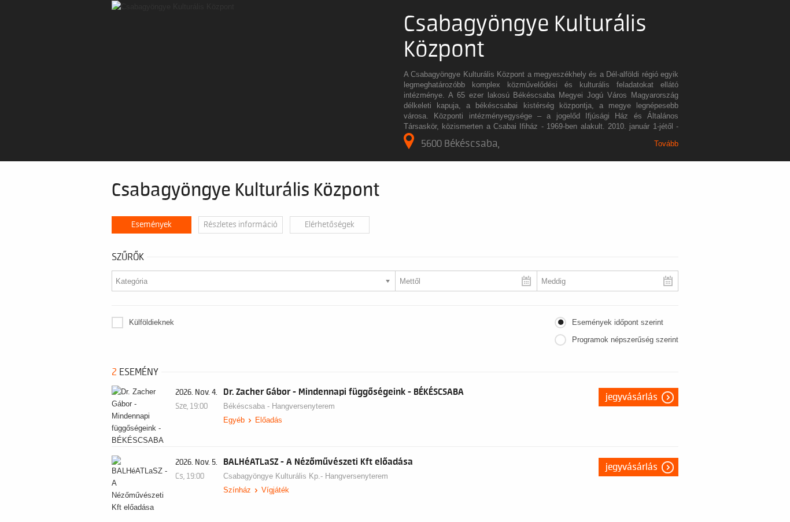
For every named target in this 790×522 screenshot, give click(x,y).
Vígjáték (275, 490)
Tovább (666, 143)
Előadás (268, 420)
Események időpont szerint (617, 322)
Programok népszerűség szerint (625, 339)
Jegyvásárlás (632, 397)
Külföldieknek (151, 322)
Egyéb (234, 420)
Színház (237, 490)
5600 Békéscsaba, (460, 143)
